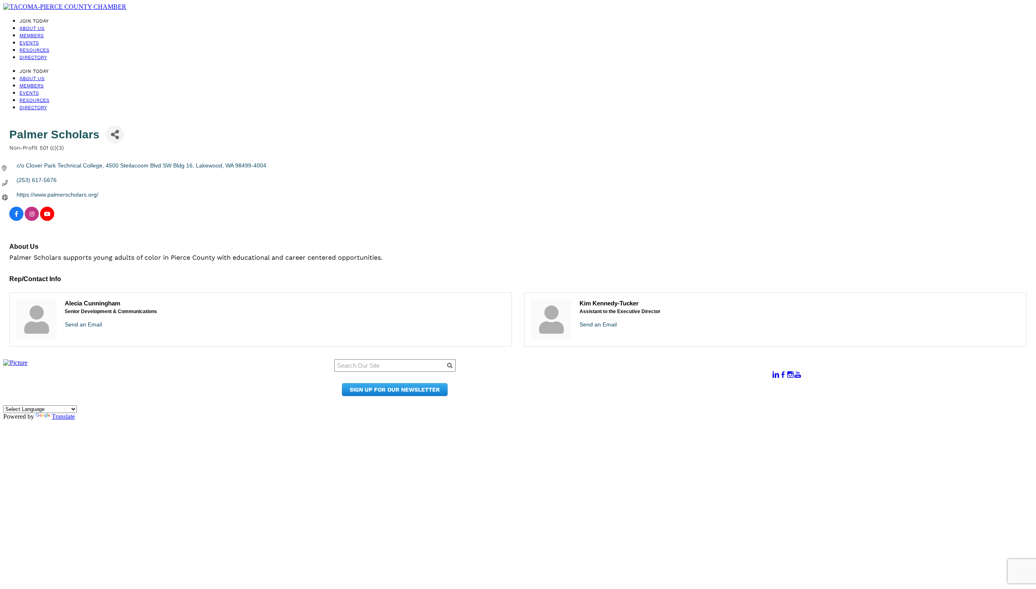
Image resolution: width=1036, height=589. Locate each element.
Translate (63, 416)
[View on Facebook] (16, 219)
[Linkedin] (776, 374)
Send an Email (83, 324)
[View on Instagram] (32, 219)
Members (31, 35)
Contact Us (623, 386)
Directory (33, 57)
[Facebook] (783, 374)
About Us (32, 28)
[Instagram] (790, 374)
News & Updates (631, 378)
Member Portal (630, 371)
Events (29, 43)
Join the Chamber (634, 394)
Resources (34, 50)
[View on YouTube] (47, 219)
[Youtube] (797, 374)
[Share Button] (115, 134)
